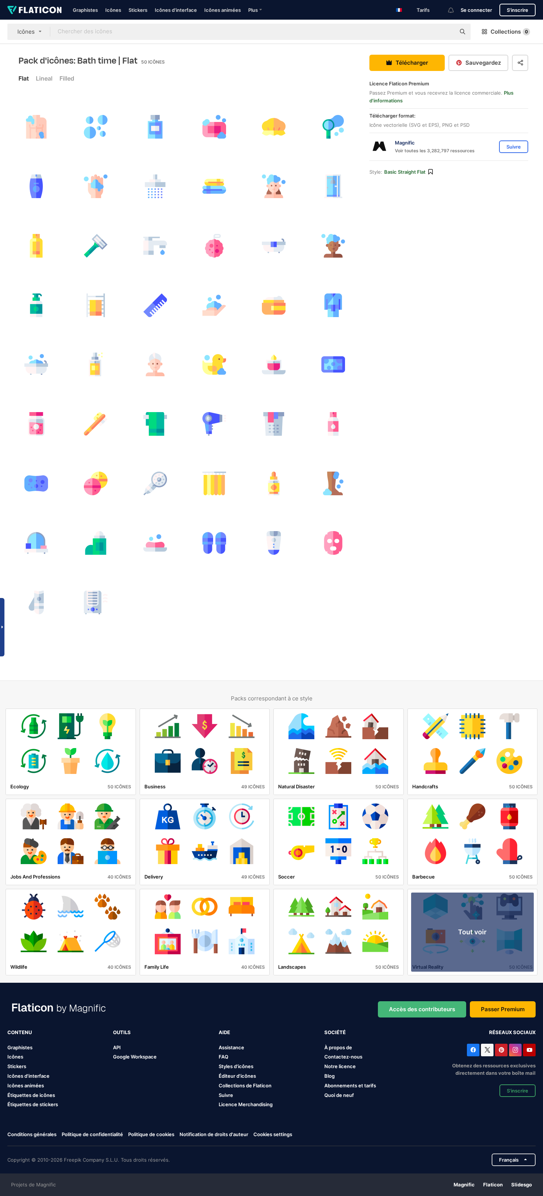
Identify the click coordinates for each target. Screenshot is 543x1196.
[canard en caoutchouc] (214, 364)
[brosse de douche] (95, 423)
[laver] (36, 126)
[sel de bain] (36, 423)
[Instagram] (515, 1050)
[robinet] (155, 245)
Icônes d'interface (176, 10)
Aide (224, 1032)
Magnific (464, 1184)
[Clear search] (446, 32)
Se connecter (476, 10)
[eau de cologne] (95, 364)
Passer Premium (503, 1009)
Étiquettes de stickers (32, 1104)
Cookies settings (272, 1134)
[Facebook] (473, 1050)
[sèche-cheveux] (214, 423)
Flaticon (493, 1184)
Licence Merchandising (246, 1104)
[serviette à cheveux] (155, 364)
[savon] (155, 542)
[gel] (36, 245)
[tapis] (333, 364)
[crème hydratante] (273, 305)
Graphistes (85, 10)
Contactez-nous (343, 1057)
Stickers (138, 10)
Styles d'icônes (236, 1066)
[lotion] (36, 305)
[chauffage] (95, 602)
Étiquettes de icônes (31, 1095)
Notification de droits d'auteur (214, 1134)
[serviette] (214, 186)
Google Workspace (135, 1057)
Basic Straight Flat (405, 172)
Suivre (226, 1095)
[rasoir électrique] (273, 542)
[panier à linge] (273, 423)
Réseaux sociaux (512, 1032)
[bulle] (214, 126)
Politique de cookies (151, 1134)
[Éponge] (214, 245)
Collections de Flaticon (245, 1085)
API (117, 1047)
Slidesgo (521, 1184)
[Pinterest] (501, 1050)
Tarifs (423, 10)
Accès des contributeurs (422, 1009)
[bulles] (95, 126)
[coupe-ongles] (36, 602)
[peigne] (155, 305)
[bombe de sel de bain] (95, 483)
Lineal (44, 78)
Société (335, 1032)
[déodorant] (95, 542)
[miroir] (36, 542)
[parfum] (155, 126)
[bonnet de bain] (273, 126)
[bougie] (273, 364)
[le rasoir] (95, 245)
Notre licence (340, 1066)
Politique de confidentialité (92, 1134)
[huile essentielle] (273, 483)
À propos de (338, 1047)
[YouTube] (529, 1050)
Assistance (231, 1047)
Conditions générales (32, 1134)
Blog (329, 1076)
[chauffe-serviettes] (95, 305)
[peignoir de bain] (333, 305)
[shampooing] (36, 186)
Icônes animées (222, 10)
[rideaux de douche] (214, 483)
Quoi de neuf (339, 1095)
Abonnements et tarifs (350, 1085)
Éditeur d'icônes (237, 1076)
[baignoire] (273, 245)
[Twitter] (487, 1050)
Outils (122, 1032)
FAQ (223, 1057)
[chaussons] (214, 542)
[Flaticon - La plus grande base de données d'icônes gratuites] (34, 10)
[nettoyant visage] (333, 423)
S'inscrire (517, 10)
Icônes (113, 10)
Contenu (19, 1032)
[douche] (155, 186)
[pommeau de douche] (155, 483)
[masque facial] (333, 542)
